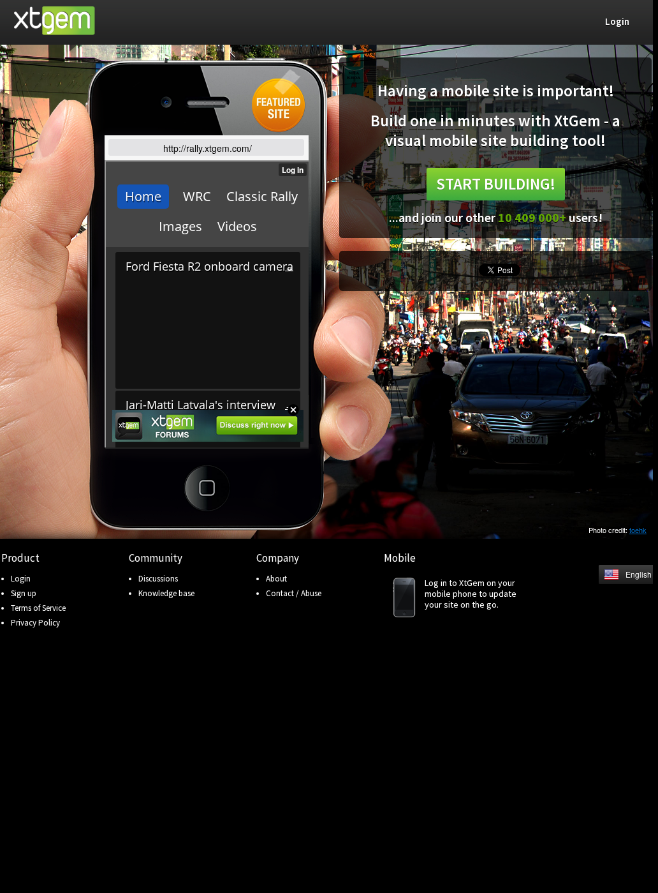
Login (21, 578)
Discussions (158, 578)
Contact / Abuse (293, 593)
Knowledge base (166, 593)
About (276, 578)
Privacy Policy (35, 622)
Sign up (23, 593)
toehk (638, 530)
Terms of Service (38, 608)
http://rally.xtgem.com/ (207, 148)
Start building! (495, 184)
